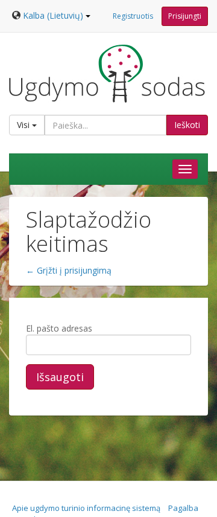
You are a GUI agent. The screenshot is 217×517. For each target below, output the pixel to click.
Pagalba (183, 508)
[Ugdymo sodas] (107, 73)
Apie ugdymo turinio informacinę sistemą (86, 508)
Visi (24, 124)
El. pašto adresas (59, 328)
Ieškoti (187, 124)
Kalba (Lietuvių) (53, 15)
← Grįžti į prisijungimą (69, 270)
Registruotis (133, 16)
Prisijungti (184, 16)
